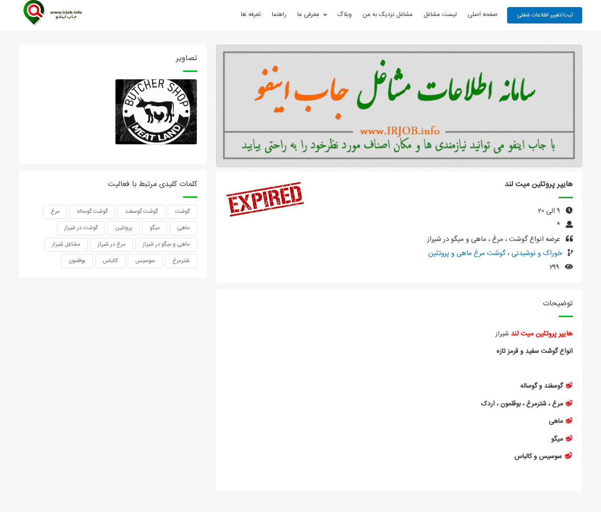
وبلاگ (344, 14)
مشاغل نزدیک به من (387, 14)
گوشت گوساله (92, 211)
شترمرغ (181, 260)
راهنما (279, 14)
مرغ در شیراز (111, 244)
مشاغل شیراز (66, 244)
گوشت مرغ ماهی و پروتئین (467, 253)
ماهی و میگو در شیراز (166, 244)
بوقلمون (77, 260)
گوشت (182, 211)
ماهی (183, 228)
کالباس (110, 260)
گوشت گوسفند (141, 211)
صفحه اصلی (483, 14)
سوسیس (145, 260)
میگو (155, 228)
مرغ (55, 211)
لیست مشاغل (440, 14)
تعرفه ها (251, 14)
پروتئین (123, 228)
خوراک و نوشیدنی (535, 253)
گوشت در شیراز (81, 228)
